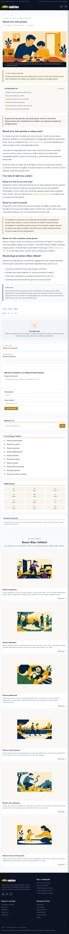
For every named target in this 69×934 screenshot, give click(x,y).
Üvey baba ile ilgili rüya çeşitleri (15, 95)
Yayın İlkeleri (40, 907)
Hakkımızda (40, 904)
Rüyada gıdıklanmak (10, 695)
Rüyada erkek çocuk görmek (15, 466)
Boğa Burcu (4, 909)
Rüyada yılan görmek (13, 448)
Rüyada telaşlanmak (10, 589)
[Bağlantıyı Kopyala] (8, 313)
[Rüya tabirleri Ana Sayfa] (10, 7)
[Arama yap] (61, 6)
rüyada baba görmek (36, 142)
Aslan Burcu (4, 912)
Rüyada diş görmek (12, 455)
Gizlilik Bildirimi (41, 912)
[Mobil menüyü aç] (66, 6)
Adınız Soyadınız (9, 392)
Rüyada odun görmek (13, 470)
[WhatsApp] (12, 313)
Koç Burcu (4, 907)
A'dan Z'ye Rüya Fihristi (43, 883)
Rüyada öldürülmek (9, 642)
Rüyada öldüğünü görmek (14, 452)
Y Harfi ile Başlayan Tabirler (45, 893)
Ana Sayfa (5, 18)
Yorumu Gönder (11, 408)
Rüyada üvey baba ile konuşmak (15, 102)
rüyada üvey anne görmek (42, 194)
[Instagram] (3, 894)
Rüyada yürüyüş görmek (11, 750)
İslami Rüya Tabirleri (42, 885)
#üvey (10, 309)
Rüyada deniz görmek (13, 459)
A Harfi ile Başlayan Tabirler (45, 888)
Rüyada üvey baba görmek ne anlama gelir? (18, 92)
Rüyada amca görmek (13, 444)
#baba (15, 309)
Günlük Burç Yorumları (7, 904)
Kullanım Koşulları (42, 915)
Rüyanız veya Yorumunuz (11, 376)
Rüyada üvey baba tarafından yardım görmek (19, 105)
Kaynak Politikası (42, 909)
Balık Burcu (4, 915)
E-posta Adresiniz (9, 400)
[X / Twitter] (15, 313)
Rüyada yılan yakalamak (11, 803)
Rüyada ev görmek (12, 463)
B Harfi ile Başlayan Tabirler (45, 890)
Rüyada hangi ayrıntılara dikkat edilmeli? (17, 109)
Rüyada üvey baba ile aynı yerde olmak (17, 99)
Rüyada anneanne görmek (14, 440)
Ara (62, 426)
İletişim (39, 917)
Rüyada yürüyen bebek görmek (13, 855)
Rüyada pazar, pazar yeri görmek (17, 474)
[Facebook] (7, 894)
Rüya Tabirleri (12, 18)
